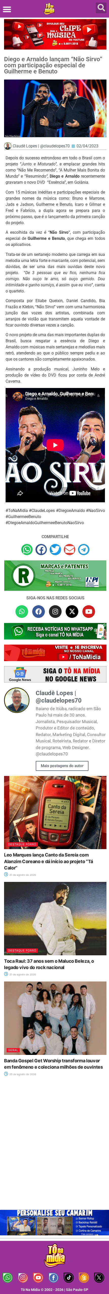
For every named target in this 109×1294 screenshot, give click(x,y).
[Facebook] (38, 611)
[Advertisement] (54, 1146)
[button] (7, 9)
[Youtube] (88, 611)
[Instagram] (55, 611)
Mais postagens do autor (62, 765)
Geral (13, 1050)
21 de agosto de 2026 (22, 874)
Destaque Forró (22, 844)
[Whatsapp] (21, 611)
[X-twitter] (72, 611)
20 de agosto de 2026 (22, 1074)
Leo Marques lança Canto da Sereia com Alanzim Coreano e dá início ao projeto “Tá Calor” (48, 861)
